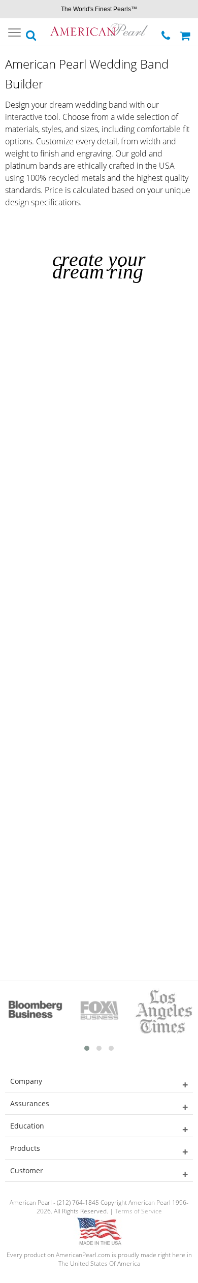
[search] (31, 32)
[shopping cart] (186, 32)
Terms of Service (138, 1211)
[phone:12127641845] (166, 32)
